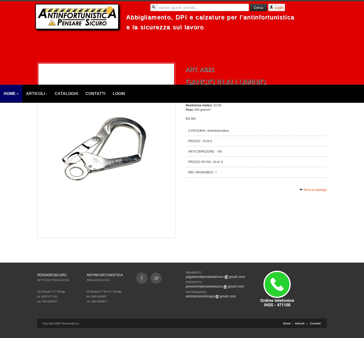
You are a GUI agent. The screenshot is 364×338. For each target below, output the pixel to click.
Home (10, 93)
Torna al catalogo (315, 189)
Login (119, 93)
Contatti (95, 93)
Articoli (35, 93)
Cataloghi (66, 93)
